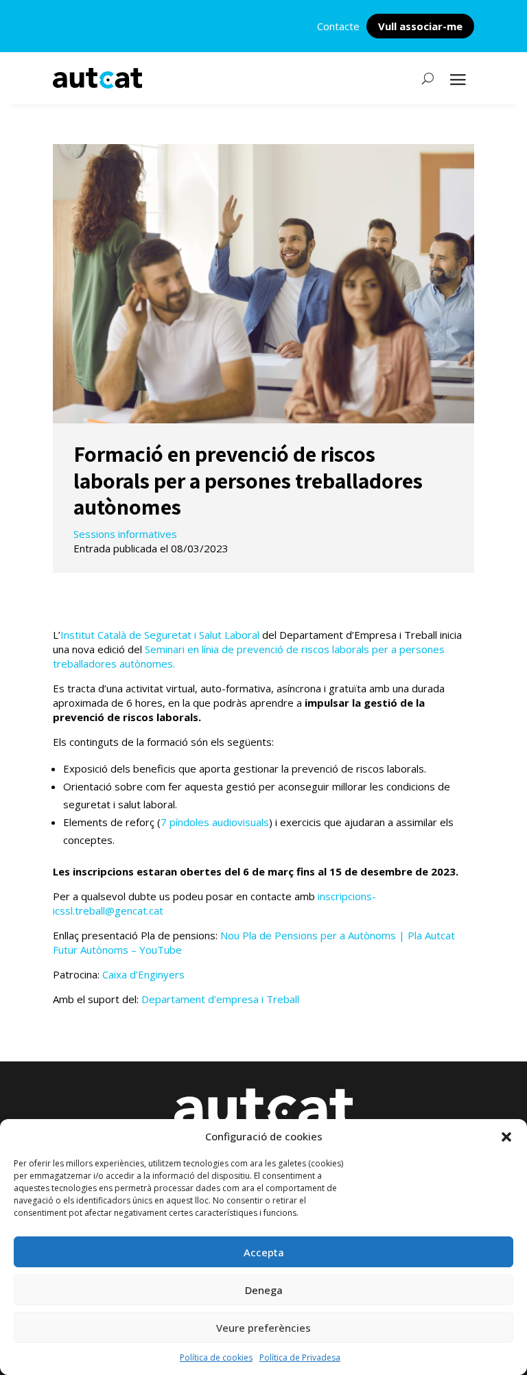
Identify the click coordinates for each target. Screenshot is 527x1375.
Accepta (264, 1252)
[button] (506, 1137)
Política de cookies (216, 1357)
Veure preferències (263, 1328)
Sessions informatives (125, 534)
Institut (77, 635)
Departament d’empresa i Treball (220, 999)
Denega (264, 1290)
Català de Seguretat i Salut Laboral (177, 635)
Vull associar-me (420, 26)
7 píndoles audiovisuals (215, 822)
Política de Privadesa (299, 1357)
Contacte (338, 26)
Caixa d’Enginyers (143, 974)
